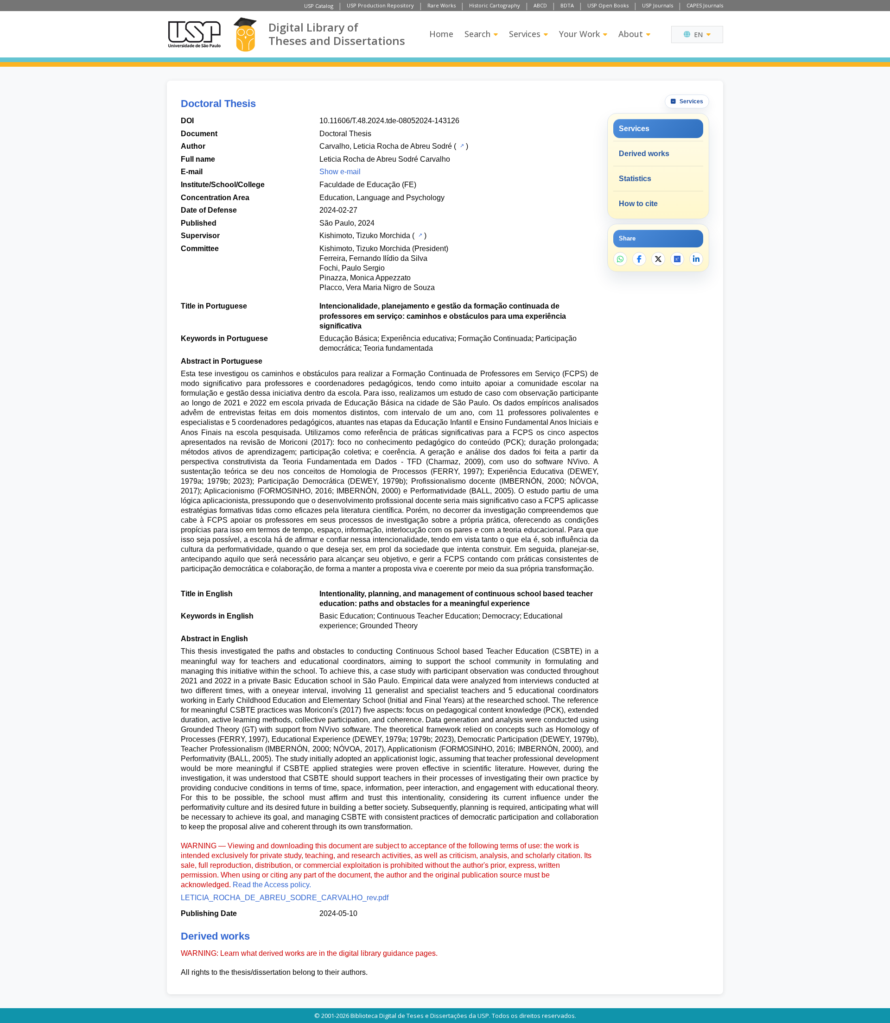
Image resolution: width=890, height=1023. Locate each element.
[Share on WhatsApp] (620, 259)
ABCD (540, 5)
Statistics (635, 179)
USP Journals (657, 5)
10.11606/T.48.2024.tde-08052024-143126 (389, 121)
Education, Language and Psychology (382, 198)
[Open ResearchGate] (677, 259)
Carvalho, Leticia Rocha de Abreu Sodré (385, 146)
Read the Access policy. (272, 885)
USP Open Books (608, 5)
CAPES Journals (705, 5)
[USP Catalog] (461, 145)
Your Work (579, 33)
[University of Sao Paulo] (194, 34)
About (630, 33)
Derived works (644, 154)
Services (524, 33)
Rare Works (441, 5)
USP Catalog (318, 5)
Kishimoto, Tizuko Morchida (364, 236)
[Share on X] (658, 259)
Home (441, 33)
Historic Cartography (494, 5)
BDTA (567, 5)
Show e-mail (340, 172)
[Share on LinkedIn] (696, 259)
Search (477, 33)
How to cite (638, 204)
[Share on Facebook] (639, 259)
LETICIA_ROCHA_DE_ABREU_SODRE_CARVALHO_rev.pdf (284, 898)
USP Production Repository (380, 5)
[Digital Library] (245, 34)
